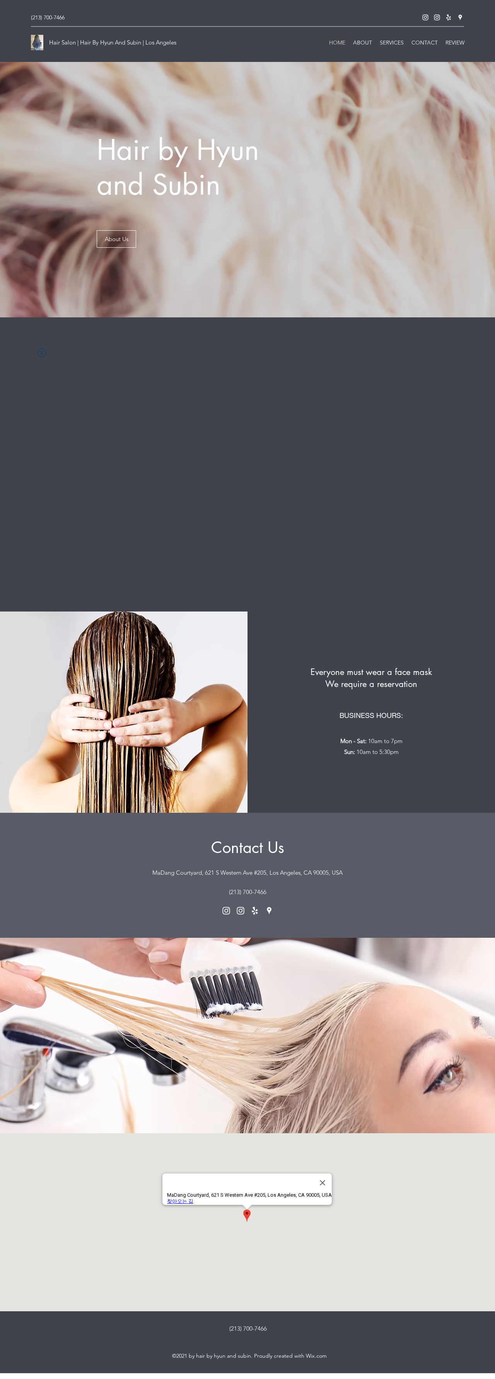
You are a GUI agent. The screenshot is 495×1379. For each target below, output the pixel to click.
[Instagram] (425, 17)
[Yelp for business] (448, 17)
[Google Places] (460, 17)
